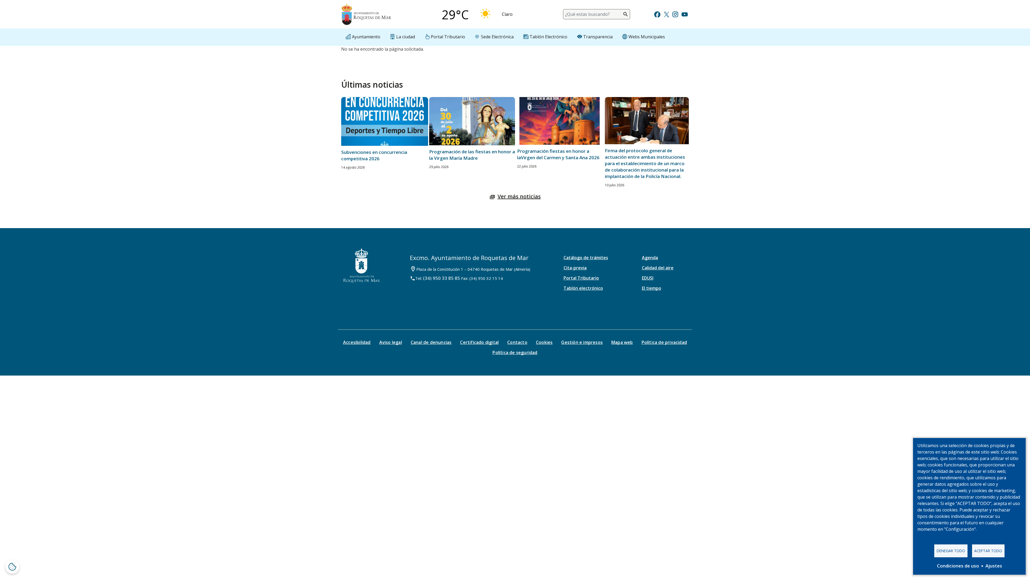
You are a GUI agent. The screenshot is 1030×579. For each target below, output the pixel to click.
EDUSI (647, 278)
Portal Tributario (581, 278)
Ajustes (993, 566)
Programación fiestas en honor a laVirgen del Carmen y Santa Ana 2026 (558, 154)
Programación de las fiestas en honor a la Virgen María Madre (472, 155)
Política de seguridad (514, 352)
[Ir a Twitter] (666, 14)
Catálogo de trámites (586, 258)
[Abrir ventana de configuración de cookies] (12, 567)
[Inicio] (366, 14)
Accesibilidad (357, 342)
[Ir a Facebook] (657, 14)
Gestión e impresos (582, 342)
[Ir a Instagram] (675, 14)
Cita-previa (575, 268)
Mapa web (622, 342)
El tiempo (651, 288)
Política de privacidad (664, 342)
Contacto (517, 342)
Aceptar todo (988, 550)
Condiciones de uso (958, 566)
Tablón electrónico (583, 288)
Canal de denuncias (431, 342)
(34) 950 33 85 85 (441, 278)
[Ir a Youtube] (684, 14)
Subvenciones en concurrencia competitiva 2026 (374, 155)
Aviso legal (390, 342)
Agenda (650, 258)
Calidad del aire (658, 268)
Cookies (544, 342)
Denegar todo (951, 550)
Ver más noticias (519, 196)
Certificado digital (479, 342)
